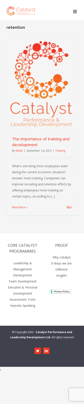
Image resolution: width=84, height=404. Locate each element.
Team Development (23, 281)
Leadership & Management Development (22, 269)
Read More (18, 207)
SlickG (19, 150)
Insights (61, 275)
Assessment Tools (23, 299)
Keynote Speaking (22, 305)
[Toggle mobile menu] (75, 11)
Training (60, 150)
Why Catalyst (62, 257)
